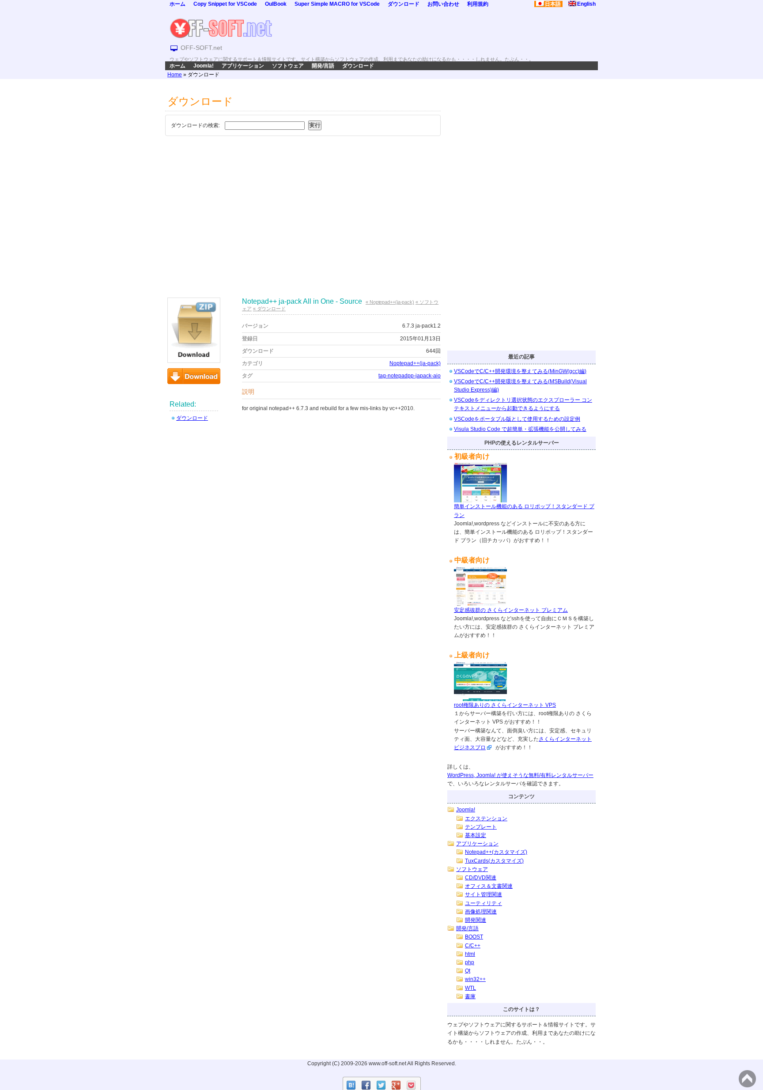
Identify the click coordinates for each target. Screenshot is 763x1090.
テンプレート (481, 827)
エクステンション (486, 818)
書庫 (470, 996)
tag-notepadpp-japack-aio (409, 376)
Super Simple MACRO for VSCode (337, 4)
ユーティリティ (483, 903)
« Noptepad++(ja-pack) (390, 302)
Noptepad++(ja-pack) (415, 363)
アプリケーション (243, 66)
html (470, 954)
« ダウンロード (269, 308)
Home (174, 75)
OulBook (276, 4)
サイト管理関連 (483, 894)
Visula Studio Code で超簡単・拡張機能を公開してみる (520, 429)
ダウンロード (403, 4)
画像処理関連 (481, 912)
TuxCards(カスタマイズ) (494, 861)
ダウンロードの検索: (195, 125)
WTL (470, 988)
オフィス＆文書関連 (489, 886)
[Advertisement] (303, 205)
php (469, 962)
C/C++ (472, 946)
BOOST (474, 937)
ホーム (177, 4)
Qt (467, 971)
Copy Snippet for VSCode (225, 4)
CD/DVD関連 (480, 878)
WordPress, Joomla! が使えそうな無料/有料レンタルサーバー (520, 775)
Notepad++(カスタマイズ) (496, 852)
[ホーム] (221, 28)
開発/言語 (323, 66)
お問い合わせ (443, 4)
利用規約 (477, 4)
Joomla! (203, 66)
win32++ (475, 979)
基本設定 (475, 835)
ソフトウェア (288, 66)
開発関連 (475, 920)
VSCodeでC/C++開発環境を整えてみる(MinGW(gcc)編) (520, 371)
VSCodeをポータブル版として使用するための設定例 (517, 419)
